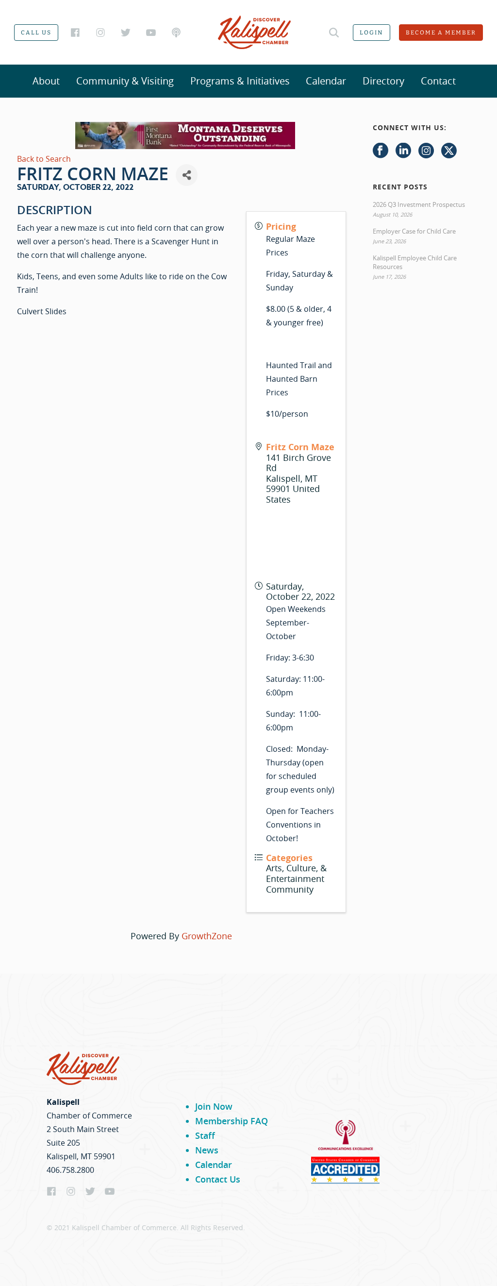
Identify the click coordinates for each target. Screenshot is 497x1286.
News (206, 1150)
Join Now (213, 1106)
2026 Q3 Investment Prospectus (419, 204)
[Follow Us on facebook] (380, 151)
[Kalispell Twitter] (126, 32)
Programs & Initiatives (240, 80)
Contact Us (217, 1179)
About (46, 80)
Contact (438, 80)
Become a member (441, 32)
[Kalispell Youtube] (151, 32)
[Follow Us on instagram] (426, 151)
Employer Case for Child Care (414, 231)
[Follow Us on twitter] (449, 151)
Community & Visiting (125, 80)
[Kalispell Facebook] (75, 32)
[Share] (187, 175)
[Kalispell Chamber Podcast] (176, 32)
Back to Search (44, 158)
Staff (205, 1135)
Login (371, 32)
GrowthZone (207, 936)
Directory (383, 80)
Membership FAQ (231, 1121)
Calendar (326, 80)
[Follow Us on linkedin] (403, 151)
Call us (36, 32)
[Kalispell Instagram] (100, 32)
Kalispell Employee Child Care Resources (415, 262)
